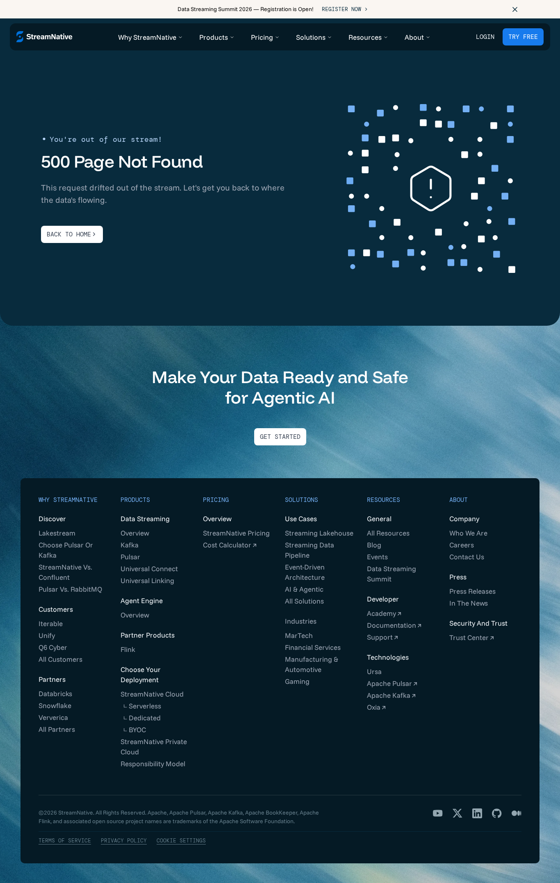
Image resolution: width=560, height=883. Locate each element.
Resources (383, 500)
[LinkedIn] (477, 813)
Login (485, 37)
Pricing (216, 500)
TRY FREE (523, 37)
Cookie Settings (181, 841)
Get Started (280, 437)
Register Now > (345, 9)
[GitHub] (497, 813)
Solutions (301, 500)
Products (135, 500)
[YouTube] (438, 813)
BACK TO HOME (69, 234)
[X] (457, 813)
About (458, 500)
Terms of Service (65, 841)
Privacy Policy (124, 841)
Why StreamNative (68, 500)
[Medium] (516, 813)
